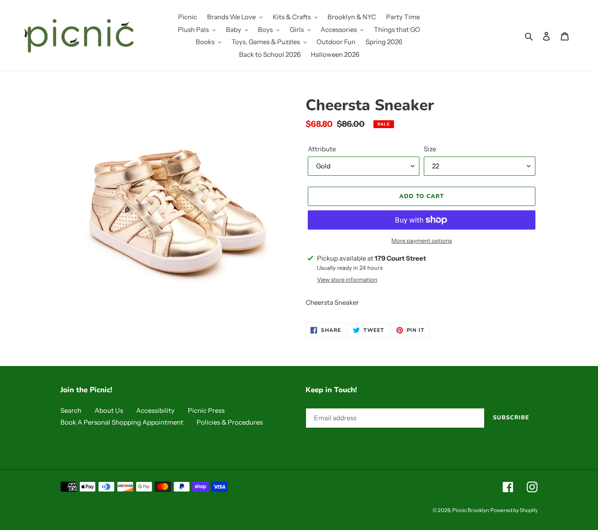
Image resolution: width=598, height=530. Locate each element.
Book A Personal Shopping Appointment (121, 422)
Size (430, 149)
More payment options (421, 240)
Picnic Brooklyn (470, 510)
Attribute (322, 149)
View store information (347, 279)
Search (70, 410)
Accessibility (155, 410)
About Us (109, 410)
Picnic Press (206, 410)
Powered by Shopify (514, 510)
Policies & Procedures (230, 422)
